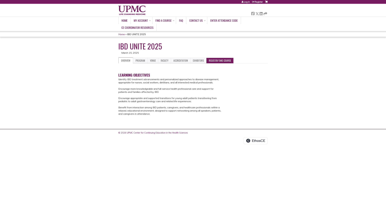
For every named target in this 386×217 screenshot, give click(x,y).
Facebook (252, 13)
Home (125, 20)
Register (259, 2)
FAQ (181, 20)
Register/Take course (220, 60)
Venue (153, 60)
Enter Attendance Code (224, 20)
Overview (125, 60)
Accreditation (180, 60)
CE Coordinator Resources (137, 27)
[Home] (132, 10)
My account (141, 20)
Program (140, 60)
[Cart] (266, 3)
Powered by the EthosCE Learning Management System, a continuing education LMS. (256, 140)
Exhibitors (198, 60)
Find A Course (163, 20)
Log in (247, 2)
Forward (265, 12)
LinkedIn (261, 13)
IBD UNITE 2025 (136, 34)
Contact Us (196, 20)
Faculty (164, 60)
